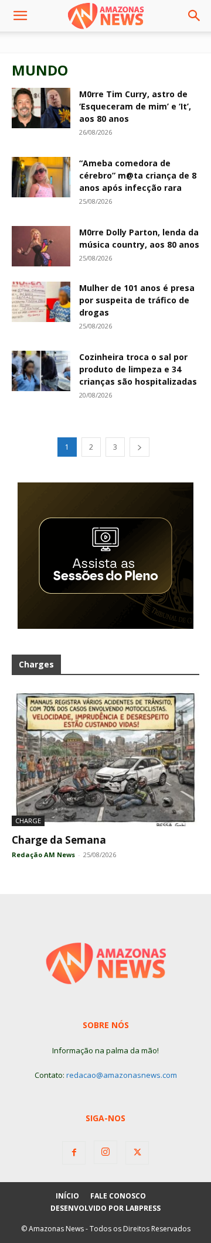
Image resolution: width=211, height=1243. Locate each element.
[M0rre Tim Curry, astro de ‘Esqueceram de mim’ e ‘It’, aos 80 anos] (41, 108)
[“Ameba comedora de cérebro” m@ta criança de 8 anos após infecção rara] (41, 177)
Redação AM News (43, 854)
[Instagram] (105, 1152)
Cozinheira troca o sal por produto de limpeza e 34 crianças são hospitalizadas (138, 369)
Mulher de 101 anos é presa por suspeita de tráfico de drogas (137, 300)
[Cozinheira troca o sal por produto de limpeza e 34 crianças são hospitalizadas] (41, 371)
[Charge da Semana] (105, 758)
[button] (20, 16)
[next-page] (139, 447)
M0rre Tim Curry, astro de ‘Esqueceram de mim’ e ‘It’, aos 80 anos (135, 106)
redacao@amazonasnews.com (121, 1075)
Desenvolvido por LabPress (105, 1208)
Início (67, 1196)
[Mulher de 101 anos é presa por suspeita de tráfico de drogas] (41, 302)
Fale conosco (118, 1196)
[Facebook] (74, 1153)
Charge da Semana (59, 840)
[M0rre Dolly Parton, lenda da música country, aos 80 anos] (41, 246)
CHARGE (28, 820)
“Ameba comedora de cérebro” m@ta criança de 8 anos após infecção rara (137, 175)
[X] (137, 1153)
